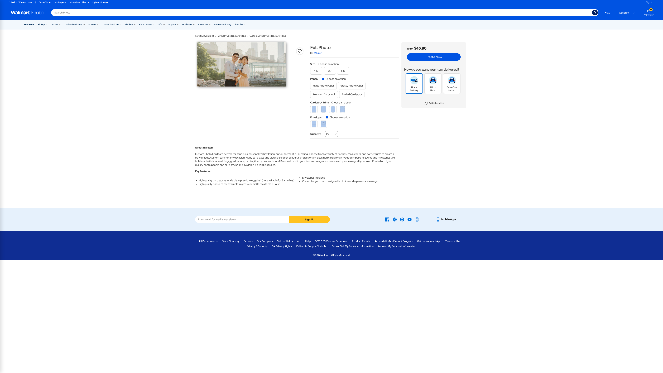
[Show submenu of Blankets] (135, 24)
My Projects (60, 2)
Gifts (160, 24)
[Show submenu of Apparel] (178, 24)
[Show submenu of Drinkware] (194, 24)
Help (607, 12)
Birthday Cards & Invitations (232, 36)
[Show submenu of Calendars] (210, 24)
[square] (314, 109)
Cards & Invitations (204, 36)
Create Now (433, 57)
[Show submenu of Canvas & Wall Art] (120, 24)
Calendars (203, 24)
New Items (29, 24)
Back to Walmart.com (21, 2)
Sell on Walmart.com (289, 241)
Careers (248, 241)
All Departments (208, 241)
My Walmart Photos (79, 2)
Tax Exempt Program (401, 241)
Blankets (129, 24)
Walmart (318, 53)
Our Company (265, 241)
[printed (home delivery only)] (323, 124)
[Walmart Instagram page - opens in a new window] (417, 219)
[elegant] (333, 109)
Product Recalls (361, 241)
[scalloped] (342, 109)
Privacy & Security (257, 246)
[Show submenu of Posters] (98, 24)
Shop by (239, 24)
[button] (434, 104)
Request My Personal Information (397, 246)
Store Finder (45, 2)
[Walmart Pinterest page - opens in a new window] (402, 219)
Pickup (41, 24)
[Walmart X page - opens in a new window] (395, 219)
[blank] (314, 124)
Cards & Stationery (73, 24)
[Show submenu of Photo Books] (153, 24)
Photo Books (145, 24)
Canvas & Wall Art (110, 24)
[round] (323, 109)
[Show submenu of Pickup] (47, 24)
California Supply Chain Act (312, 246)
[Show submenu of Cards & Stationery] (84, 24)
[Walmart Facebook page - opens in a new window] (387, 219)
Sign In (649, 2)
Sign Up (309, 219)
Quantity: (315, 134)
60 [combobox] (327, 133)
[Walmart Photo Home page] (27, 12)
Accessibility (381, 241)
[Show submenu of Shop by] (244, 24)
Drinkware (187, 24)
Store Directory (230, 241)
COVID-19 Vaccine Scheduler (331, 241)
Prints (55, 24)
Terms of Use (452, 241)
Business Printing (222, 24)
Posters (92, 24)
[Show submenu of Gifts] (164, 24)
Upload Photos (100, 2)
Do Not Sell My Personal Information (353, 246)
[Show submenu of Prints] (60, 24)
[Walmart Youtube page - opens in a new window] (409, 219)
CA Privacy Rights (282, 246)
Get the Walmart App (429, 241)
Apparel (172, 24)
